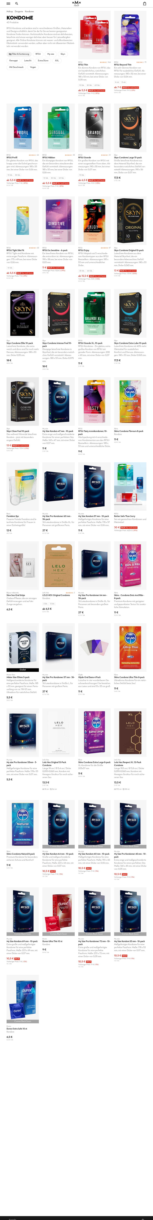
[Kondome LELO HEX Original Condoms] (58, 580)
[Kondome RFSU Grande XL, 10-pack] (94, 331)
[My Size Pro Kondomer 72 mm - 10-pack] (94, 929)
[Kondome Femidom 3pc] (23, 499)
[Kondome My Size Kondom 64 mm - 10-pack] (58, 842)
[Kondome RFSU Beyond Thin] (130, 55)
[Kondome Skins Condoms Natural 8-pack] (23, 842)
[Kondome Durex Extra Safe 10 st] (23, 1009)
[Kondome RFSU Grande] (94, 148)
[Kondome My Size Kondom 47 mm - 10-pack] (58, 417)
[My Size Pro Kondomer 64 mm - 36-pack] (94, 580)
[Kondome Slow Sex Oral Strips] (23, 580)
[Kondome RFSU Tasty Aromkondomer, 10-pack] (94, 417)
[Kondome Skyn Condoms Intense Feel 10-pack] (58, 331)
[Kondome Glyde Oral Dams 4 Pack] (94, 664)
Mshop (10, 11)
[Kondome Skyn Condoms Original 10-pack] (130, 241)
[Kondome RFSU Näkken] (58, 148)
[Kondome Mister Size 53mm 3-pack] (23, 664)
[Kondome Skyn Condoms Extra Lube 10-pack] (130, 331)
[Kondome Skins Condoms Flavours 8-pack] (130, 417)
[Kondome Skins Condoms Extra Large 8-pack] (94, 752)
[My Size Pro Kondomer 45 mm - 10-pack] (130, 842)
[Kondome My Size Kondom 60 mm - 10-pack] (94, 842)
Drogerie (19, 11)
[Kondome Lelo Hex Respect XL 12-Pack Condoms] (130, 752)
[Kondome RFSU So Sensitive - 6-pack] (58, 241)
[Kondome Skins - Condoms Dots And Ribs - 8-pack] (130, 580)
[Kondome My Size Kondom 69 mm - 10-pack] (23, 929)
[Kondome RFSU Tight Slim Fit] (23, 241)
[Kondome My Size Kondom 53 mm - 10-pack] (130, 929)
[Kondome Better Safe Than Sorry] (130, 499)
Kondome (29, 11)
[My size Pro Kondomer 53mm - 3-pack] (23, 752)
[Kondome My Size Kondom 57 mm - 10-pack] (94, 499)
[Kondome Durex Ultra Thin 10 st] (58, 929)
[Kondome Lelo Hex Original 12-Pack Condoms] (58, 752)
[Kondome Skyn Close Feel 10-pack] (23, 417)
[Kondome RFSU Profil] (23, 148)
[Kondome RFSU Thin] (94, 55)
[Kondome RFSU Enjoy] (94, 241)
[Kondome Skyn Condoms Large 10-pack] (130, 148)
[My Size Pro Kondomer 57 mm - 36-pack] (58, 664)
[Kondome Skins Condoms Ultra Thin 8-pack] (130, 664)
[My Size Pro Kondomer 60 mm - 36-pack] (58, 499)
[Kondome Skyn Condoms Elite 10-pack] (23, 331)
